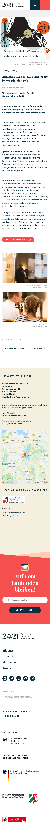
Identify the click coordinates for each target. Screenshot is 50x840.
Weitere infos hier (15, 240)
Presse (6, 668)
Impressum (9, 691)
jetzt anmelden (25, 610)
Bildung (7, 650)
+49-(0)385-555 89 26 (13, 424)
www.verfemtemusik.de (14, 416)
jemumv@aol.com (10, 515)
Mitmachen (9, 662)
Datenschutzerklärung (17, 697)
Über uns (8, 656)
